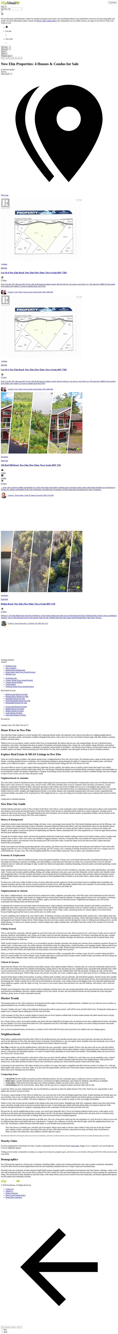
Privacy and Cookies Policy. (47, 21)
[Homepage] (59, 3)
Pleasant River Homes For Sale (17, 696)
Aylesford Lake (11, 678)
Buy (5, 1330)
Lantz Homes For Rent (14, 713)
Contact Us (10, 1189)
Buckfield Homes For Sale (15, 699)
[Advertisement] (59, 514)
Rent (5, 1332)
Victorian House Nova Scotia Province (20, 687)
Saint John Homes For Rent (16, 715)
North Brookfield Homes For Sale (18, 701)
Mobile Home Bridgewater (15, 670)
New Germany (11, 668)
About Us (9, 1191)
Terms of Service (12, 1193)
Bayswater (75, 1146)
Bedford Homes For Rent (15, 709)
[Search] (2, 11)
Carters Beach (11, 684)
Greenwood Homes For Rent (16, 707)
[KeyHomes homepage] (59, 1182)
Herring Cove (11, 674)
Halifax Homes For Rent (15, 711)
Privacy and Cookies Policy (16, 1195)
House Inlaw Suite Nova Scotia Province (20, 672)
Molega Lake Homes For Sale (16, 694)
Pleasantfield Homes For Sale (16, 703)
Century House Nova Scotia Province (19, 680)
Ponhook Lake (11, 666)
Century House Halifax (14, 682)
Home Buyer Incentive (14, 1197)
